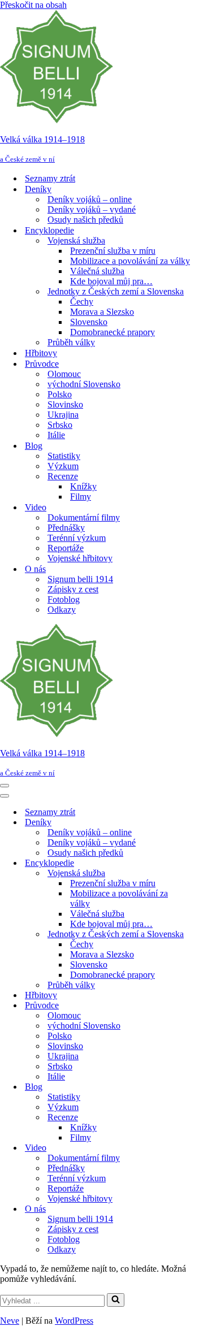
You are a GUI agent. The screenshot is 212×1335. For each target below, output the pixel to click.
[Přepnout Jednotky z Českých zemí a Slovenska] (197, 934)
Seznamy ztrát (50, 178)
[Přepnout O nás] (197, 1209)
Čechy (81, 301)
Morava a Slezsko (102, 312)
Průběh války (71, 342)
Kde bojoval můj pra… (111, 281)
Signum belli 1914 (80, 579)
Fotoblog (63, 599)
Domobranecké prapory (112, 332)
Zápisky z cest (72, 589)
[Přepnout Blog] (197, 1087)
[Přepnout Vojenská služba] (197, 873)
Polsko (59, 394)
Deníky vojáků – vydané (91, 209)
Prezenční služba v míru (112, 250)
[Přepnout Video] (197, 1148)
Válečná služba (97, 271)
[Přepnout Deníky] (197, 822)
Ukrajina (63, 414)
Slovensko (88, 322)
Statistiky (63, 456)
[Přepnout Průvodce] (197, 1006)
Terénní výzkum (76, 538)
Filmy (80, 496)
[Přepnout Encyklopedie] (197, 863)
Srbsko (59, 425)
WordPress (74, 1320)
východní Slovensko (83, 384)
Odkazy (61, 609)
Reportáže (65, 548)
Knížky (83, 486)
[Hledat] (115, 1300)
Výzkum (63, 466)
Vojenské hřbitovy (80, 558)
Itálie (56, 435)
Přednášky (66, 527)
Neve (9, 1320)
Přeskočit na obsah (33, 5)
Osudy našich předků (85, 219)
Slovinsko (65, 404)
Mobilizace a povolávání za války (130, 261)
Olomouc (64, 374)
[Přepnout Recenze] (197, 1117)
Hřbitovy (41, 353)
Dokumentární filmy (83, 517)
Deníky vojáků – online (89, 199)
